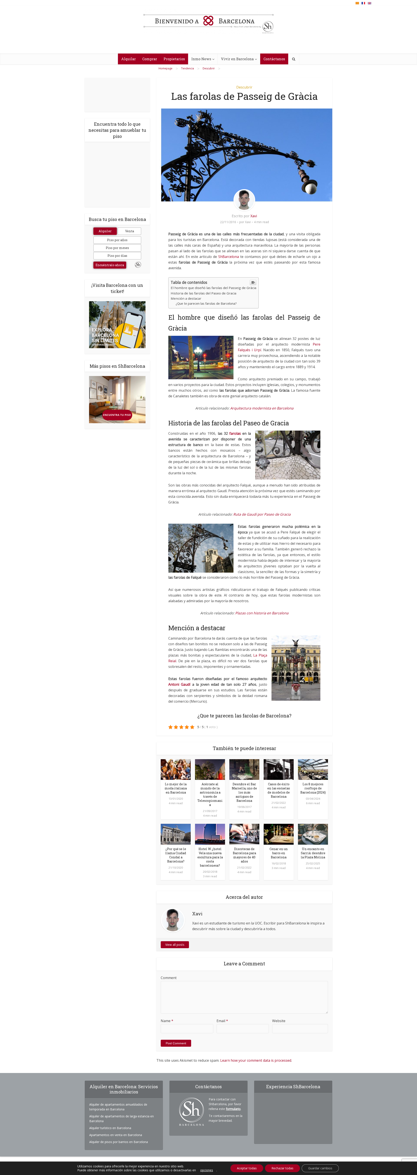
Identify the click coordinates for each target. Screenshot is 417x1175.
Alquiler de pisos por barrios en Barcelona (118, 1142)
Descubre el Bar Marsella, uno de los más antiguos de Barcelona (244, 792)
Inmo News (201, 59)
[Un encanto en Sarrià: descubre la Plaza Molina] (313, 833)
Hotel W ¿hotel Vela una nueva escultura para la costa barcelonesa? (210, 857)
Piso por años (117, 240)
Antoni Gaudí (179, 684)
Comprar (149, 59)
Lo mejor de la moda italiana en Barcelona (176, 788)
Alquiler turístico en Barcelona (110, 1128)
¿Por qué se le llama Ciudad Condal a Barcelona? (175, 855)
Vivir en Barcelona (237, 59)
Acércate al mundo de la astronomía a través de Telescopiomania (210, 794)
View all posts (174, 945)
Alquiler (105, 231)
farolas (235, 433)
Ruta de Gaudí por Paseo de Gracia (261, 514)
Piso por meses (117, 248)
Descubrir (244, 87)
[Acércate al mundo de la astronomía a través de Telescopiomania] (210, 769)
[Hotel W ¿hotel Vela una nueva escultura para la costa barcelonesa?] (210, 833)
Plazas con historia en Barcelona (261, 613)
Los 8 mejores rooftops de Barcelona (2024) (313, 788)
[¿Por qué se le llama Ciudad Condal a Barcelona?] (176, 833)
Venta (129, 231)
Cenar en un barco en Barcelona (279, 853)
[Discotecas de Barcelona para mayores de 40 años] (244, 833)
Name (167, 1020)
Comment (169, 977)
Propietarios (174, 59)
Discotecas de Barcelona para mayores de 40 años (244, 855)
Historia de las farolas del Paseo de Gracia (203, 293)
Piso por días (117, 256)
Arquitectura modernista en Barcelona (261, 408)
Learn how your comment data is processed (255, 1060)
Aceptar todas (247, 1168)
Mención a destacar (186, 298)
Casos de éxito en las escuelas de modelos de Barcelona (278, 790)
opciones (206, 1170)
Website (278, 1020)
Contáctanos (274, 59)
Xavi (253, 216)
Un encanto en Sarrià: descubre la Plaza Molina (313, 853)
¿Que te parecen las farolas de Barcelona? (206, 303)
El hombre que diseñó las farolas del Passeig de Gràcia (213, 288)
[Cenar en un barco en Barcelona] (279, 833)
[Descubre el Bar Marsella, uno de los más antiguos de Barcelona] (244, 769)
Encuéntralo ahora (110, 265)
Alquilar (128, 59)
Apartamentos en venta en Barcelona (115, 1135)
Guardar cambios (320, 1168)
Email (222, 1020)
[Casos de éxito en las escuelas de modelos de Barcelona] (279, 769)
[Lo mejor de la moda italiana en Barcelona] (176, 769)
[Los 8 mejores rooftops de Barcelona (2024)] (313, 769)
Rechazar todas (282, 1168)
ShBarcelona (228, 256)
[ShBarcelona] (208, 21)
